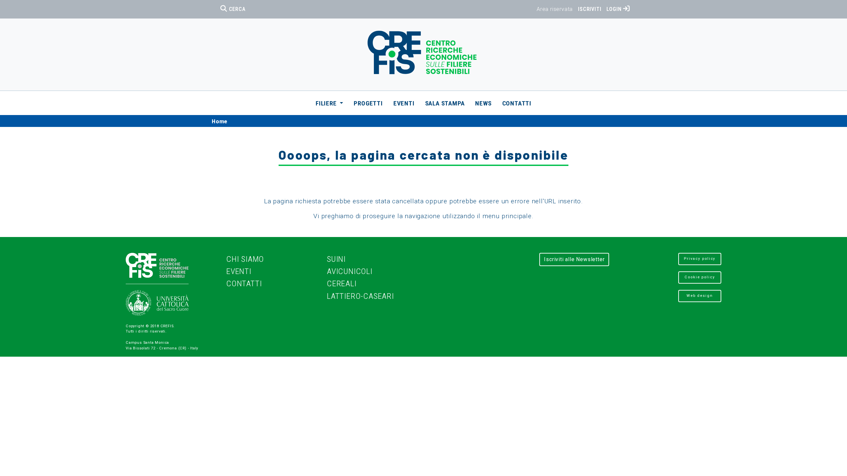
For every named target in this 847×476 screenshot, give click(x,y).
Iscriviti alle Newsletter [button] (574, 259)
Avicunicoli (350, 271)
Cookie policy (700, 277)
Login (614, 9)
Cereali (342, 283)
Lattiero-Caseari (360, 296)
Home (220, 121)
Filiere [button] (327, 103)
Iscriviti (589, 9)
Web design (700, 296)
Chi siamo (245, 259)
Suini (336, 259)
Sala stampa (445, 103)
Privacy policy (699, 259)
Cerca (236, 9)
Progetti (368, 103)
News (483, 103)
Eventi (404, 103)
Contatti (516, 103)
